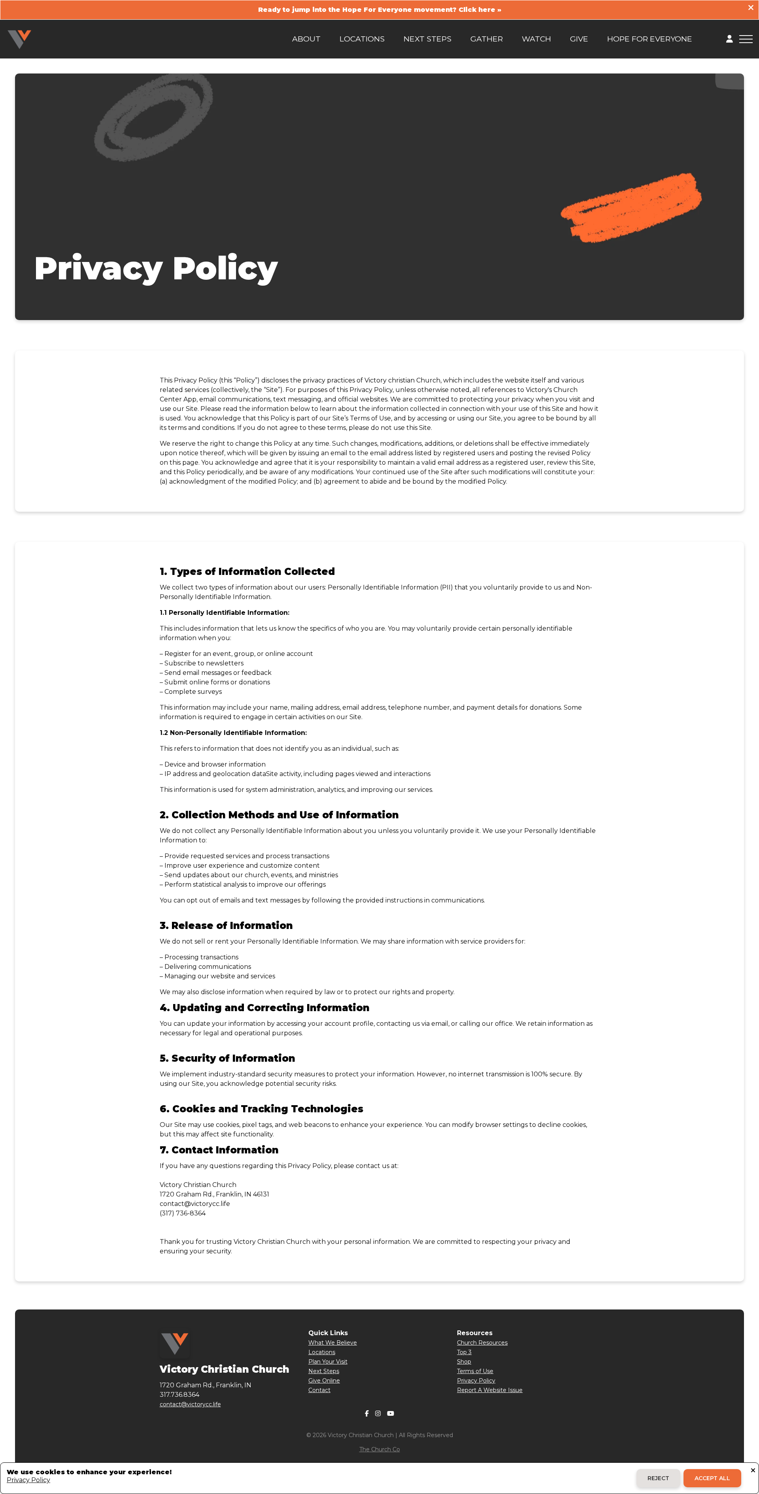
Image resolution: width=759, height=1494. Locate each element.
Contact (319, 1390)
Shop (464, 1361)
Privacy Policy (476, 1380)
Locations (321, 1352)
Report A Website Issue (490, 1390)
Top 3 (464, 1352)
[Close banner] (751, 8)
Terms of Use (475, 1371)
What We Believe (332, 1342)
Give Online (324, 1380)
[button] (746, 39)
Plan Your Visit (327, 1361)
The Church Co (379, 1449)
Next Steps (323, 1371)
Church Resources (482, 1342)
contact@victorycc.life (190, 1404)
